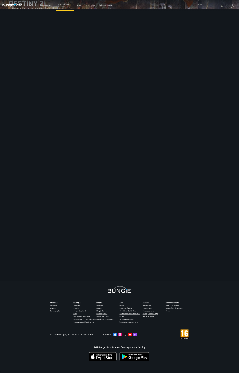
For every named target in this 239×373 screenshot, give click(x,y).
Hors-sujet (16, 73)
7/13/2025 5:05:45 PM (90, 91)
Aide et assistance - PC (23, 56)
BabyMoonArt (72, 60)
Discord (53, 308)
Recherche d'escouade (81, 316)
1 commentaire (74, 279)
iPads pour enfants (172, 305)
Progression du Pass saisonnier (84, 319)
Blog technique (101, 311)
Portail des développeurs (105, 319)
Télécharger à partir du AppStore (103, 356)
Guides (121, 305)
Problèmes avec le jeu (22, 42)
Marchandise (147, 308)
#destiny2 (69, 75)
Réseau (14, 37)
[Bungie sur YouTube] (130, 334)
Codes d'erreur (18, 34)
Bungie (99, 303)
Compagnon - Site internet (25, 48)
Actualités (53, 305)
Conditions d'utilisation (127, 311)
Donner (168, 311)
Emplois (99, 308)
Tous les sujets (18, 15)
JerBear (69, 264)
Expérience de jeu (20, 29)
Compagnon (17, 65)
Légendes (16, 26)
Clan (75, 314)
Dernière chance (148, 316)
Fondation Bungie (172, 303)
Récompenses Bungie (150, 314)
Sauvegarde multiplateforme (83, 322)
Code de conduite (19, 82)
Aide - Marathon (19, 76)
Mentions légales (125, 308)
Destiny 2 (33, 5)
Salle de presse (101, 314)
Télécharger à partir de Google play (134, 356)
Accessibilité (17, 45)
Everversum (17, 40)
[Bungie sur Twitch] (135, 334)
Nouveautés (147, 305)
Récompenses (106, 5)
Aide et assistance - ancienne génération (32, 62)
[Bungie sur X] (125, 334)
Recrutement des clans (23, 67)
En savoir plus (55, 311)
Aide (79, 5)
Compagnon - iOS (20, 51)
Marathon (48, 5)
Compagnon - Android (22, 54)
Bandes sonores (148, 311)
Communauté (65, 4)
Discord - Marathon (21, 78)
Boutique (90, 5)
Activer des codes (102, 316)
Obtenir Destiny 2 (79, 311)
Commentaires (18, 20)
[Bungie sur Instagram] (120, 334)
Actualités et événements (174, 308)
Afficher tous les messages (79, 85)
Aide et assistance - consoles (26, 59)
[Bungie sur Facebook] (115, 334)
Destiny (12, 5)
